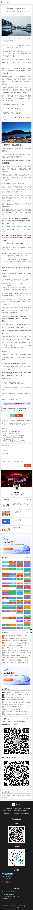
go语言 (5, 598)
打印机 (5, 561)
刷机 (20, 578)
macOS (20, 563)
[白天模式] (31, 624)
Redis (6, 590)
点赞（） (19, 415)
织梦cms (27, 627)
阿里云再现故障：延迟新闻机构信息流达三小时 (16, 421)
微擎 (5, 573)
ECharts (19, 605)
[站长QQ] (31, 635)
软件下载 (20, 593)
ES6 (20, 573)
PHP (27, 625)
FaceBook (27, 576)
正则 (20, 613)
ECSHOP (20, 610)
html (27, 603)
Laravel (5, 603)
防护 (13, 593)
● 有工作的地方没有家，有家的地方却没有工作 (13, 441)
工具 (13, 618)
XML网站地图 (11, 892)
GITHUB (27, 605)
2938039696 (8, 876)
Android (12, 598)
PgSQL (20, 566)
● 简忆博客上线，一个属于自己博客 (11, 431)
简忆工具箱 (18, 795)
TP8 (12, 566)
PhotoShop (27, 620)
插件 (5, 585)
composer (27, 583)
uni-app (5, 576)
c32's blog (28, 795)
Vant (20, 561)
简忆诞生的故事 (17, 819)
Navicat (5, 566)
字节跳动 (12, 568)
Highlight (27, 566)
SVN (20, 583)
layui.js (20, 618)
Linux (13, 563)
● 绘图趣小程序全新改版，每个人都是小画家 (13, 435)
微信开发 (12, 610)
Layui (13, 600)
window (12, 605)
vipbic (23, 795)
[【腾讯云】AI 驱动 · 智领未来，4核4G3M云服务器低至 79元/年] (16, 403)
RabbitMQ (13, 583)
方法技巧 (5, 593)
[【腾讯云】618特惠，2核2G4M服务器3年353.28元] (16, 545)
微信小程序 (20, 627)
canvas (20, 576)
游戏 (27, 573)
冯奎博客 (4, 795)
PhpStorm (27, 613)
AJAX (20, 625)
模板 (27, 608)
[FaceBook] (31, 630)
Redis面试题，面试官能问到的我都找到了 (18, 424)
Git (27, 598)
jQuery (27, 622)
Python (27, 618)
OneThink (27, 585)
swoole (27, 588)
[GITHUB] (31, 633)
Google (12, 561)
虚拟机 (27, 590)
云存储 (12, 578)
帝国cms (12, 590)
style (27, 610)
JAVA (20, 598)
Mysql (13, 603)
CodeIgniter (20, 590)
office (13, 627)
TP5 (5, 625)
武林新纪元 (4, 797)
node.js (20, 603)
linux (5, 605)
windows (27, 563)
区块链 (27, 600)
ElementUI (27, 561)
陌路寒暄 (9, 795)
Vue (20, 588)
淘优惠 (13, 795)
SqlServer (5, 568)
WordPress (13, 576)
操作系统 (20, 620)
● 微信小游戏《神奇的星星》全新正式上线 (12, 437)
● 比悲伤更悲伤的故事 (7, 439)
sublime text (5, 618)
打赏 (12, 415)
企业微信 (20, 568)
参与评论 (27, 465)
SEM (5, 578)
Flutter (27, 578)
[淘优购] (31, 627)
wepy (13, 573)
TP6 (20, 585)
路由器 (12, 585)
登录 (5, 450)
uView (27, 568)
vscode (27, 581)
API (5, 627)
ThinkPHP (13, 625)
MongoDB (27, 571)
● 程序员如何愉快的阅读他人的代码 (11, 433)
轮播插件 (27, 615)
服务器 (5, 610)
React (20, 600)
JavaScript (27, 593)
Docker (5, 583)
